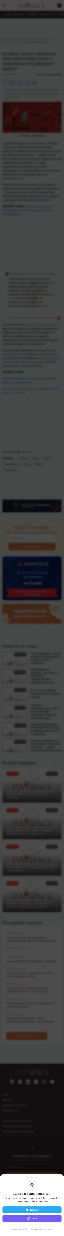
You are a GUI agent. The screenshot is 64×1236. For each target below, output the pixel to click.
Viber (34, 1218)
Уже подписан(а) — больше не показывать (32, 1229)
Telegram (34, 1210)
